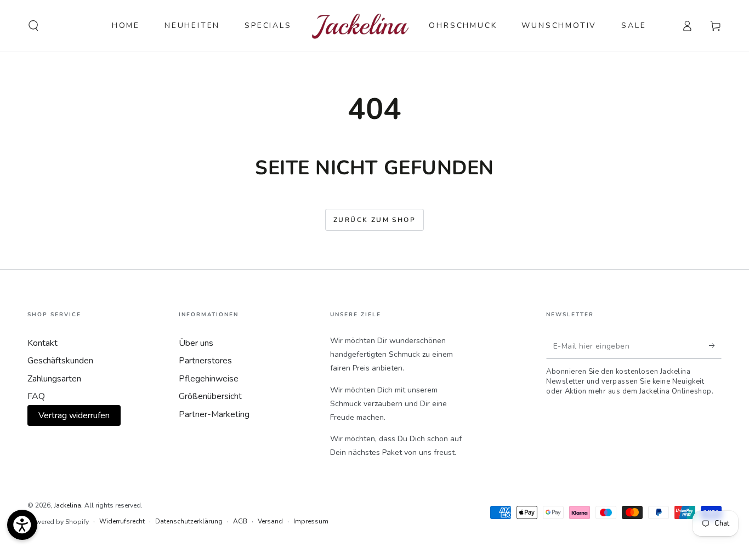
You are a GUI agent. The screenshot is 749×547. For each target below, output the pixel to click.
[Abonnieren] (715, 346)
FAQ (36, 396)
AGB (240, 521)
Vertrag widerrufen (74, 415)
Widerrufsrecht (122, 521)
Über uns (196, 343)
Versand (270, 521)
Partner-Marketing (214, 414)
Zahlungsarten (54, 379)
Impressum (310, 521)
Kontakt (42, 343)
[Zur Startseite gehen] (360, 26)
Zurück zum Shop (374, 219)
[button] (33, 26)
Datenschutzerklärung (189, 521)
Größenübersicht (210, 396)
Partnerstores (205, 361)
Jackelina (67, 505)
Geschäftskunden (60, 361)
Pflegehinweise (209, 379)
